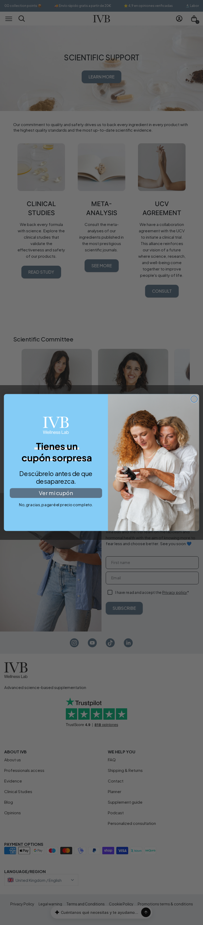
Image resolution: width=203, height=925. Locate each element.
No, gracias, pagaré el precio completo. (56, 504)
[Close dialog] (194, 398)
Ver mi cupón (56, 493)
